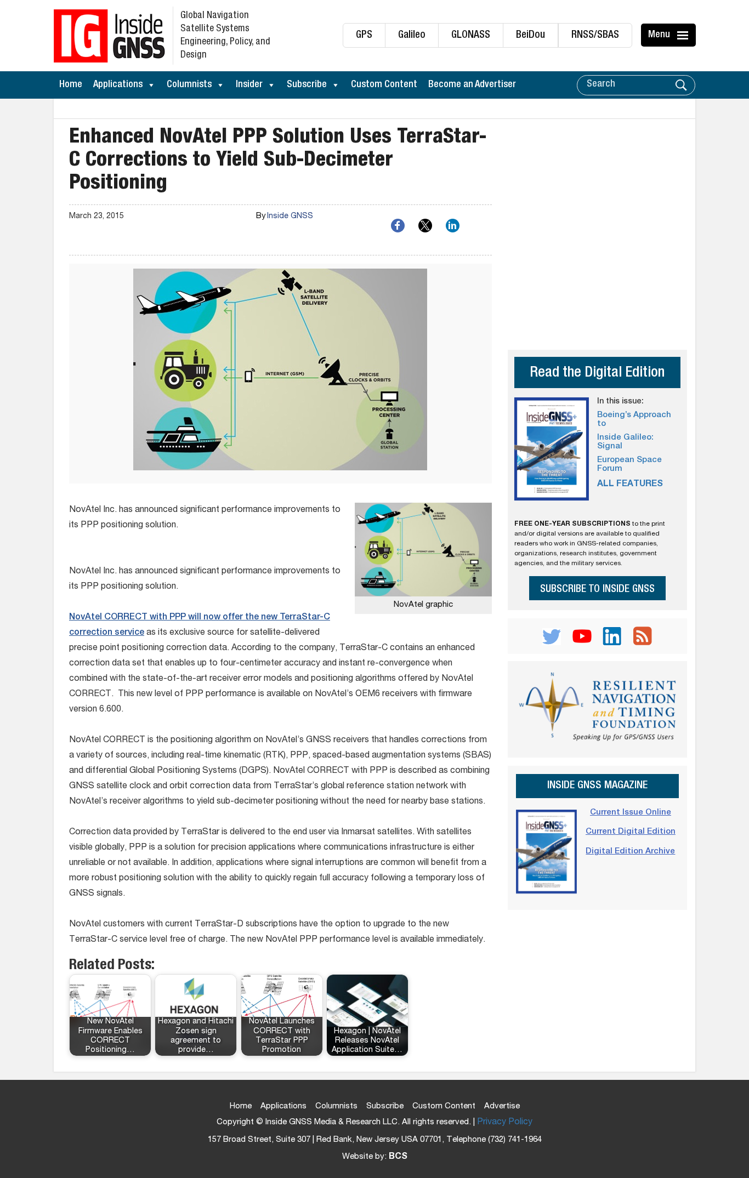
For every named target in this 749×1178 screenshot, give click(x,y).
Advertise (502, 1106)
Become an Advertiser (472, 85)
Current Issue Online (630, 813)
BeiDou (530, 35)
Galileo (411, 35)
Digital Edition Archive (630, 851)
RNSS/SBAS (595, 35)
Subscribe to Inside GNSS (597, 589)
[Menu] (684, 35)
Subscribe (307, 85)
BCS (398, 1157)
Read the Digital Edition (597, 373)
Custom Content (384, 85)
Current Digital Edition (631, 832)
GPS (364, 35)
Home (70, 85)
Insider (249, 85)
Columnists (189, 85)
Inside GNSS (290, 216)
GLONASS (470, 35)
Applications (118, 85)
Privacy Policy (504, 1122)
